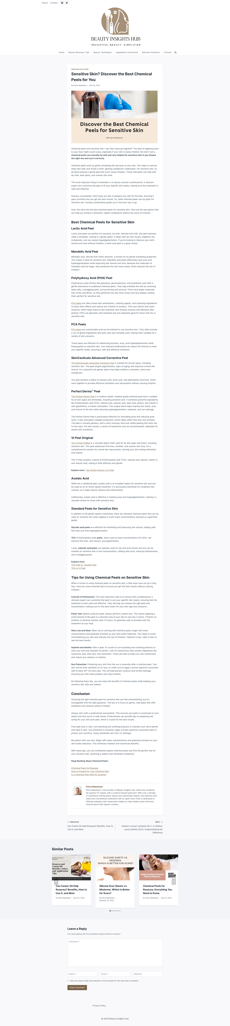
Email (104, 974)
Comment (74, 941)
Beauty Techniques (102, 52)
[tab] (110, 910)
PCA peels (76, 329)
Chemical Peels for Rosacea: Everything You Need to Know (157, 890)
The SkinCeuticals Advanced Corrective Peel (92, 363)
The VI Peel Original (80, 443)
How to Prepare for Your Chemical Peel (90, 771)
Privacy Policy (99, 1005)
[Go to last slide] (56, 881)
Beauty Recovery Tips (79, 52)
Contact (54, 3)
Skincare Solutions (151, 52)
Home (61, 52)
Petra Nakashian (80, 85)
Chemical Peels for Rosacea (84, 768)
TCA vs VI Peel (78, 568)
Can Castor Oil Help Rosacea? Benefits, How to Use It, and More (90, 826)
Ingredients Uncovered (127, 52)
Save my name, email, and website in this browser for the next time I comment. (104, 981)
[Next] (174, 881)
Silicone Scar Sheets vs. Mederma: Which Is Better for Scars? (114, 890)
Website (138, 974)
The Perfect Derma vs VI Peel (100, 470)
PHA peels (76, 303)
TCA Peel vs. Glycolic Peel (83, 565)
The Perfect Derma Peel (82, 396)
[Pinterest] (62, 3)
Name (72, 974)
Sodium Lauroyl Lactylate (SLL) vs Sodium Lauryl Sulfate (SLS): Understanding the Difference (142, 827)
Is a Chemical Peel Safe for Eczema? (88, 774)
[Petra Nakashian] (78, 791)
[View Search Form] (175, 52)
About (45, 3)
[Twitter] (67, 3)
